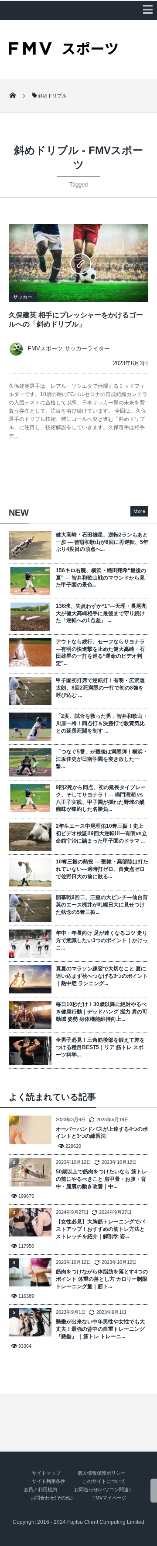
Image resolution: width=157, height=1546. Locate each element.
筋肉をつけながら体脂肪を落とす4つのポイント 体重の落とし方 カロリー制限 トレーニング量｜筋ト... (102, 1279)
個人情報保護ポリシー (102, 1473)
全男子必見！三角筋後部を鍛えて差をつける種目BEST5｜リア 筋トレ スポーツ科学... (100, 1047)
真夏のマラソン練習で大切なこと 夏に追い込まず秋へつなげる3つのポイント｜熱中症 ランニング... (102, 976)
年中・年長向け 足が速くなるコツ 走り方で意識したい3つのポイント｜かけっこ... (102, 940)
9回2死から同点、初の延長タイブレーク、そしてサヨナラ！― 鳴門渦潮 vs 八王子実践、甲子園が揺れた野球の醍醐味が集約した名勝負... (101, 798)
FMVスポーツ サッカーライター (69, 348)
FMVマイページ (109, 1497)
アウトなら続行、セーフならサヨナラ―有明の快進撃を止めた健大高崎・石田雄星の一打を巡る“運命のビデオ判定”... (100, 652)
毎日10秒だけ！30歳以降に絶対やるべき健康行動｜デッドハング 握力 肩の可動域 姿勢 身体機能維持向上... (101, 1011)
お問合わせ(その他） (53, 1497)
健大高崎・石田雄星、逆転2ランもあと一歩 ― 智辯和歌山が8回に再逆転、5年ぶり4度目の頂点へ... (102, 542)
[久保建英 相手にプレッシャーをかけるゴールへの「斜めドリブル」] (78, 263)
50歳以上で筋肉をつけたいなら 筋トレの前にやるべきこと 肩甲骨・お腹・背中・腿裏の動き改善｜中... (101, 1179)
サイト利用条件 (48, 1481)
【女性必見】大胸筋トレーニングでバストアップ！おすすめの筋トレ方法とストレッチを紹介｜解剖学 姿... (100, 1229)
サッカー (22, 297)
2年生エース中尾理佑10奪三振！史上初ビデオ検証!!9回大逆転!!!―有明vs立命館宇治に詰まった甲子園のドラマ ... (101, 833)
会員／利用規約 (40, 1489)
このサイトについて (104, 1481)
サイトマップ (46, 1473)
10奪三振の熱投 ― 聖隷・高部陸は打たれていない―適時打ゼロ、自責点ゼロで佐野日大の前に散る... (102, 869)
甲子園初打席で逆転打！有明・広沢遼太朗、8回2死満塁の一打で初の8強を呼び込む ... (100, 687)
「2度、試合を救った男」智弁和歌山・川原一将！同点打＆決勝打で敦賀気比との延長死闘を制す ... (102, 723)
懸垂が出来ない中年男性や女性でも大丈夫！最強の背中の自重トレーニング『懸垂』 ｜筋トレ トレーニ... (100, 1329)
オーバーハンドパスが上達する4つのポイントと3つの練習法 (102, 1133)
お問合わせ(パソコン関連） (103, 1489)
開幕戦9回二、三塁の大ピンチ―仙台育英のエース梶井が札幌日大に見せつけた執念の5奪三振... (102, 904)
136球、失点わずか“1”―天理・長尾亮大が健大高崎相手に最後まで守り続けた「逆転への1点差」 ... (101, 613)
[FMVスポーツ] (63, 51)
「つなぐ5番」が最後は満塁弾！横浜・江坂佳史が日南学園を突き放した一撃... (102, 759)
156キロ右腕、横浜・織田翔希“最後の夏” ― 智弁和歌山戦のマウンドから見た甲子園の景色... (101, 577)
